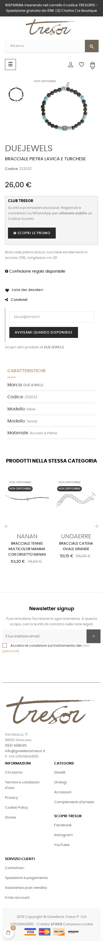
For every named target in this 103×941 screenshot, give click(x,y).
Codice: (11, 169)
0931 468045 (16, 745)
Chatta (67, 11)
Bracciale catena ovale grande (76, 546)
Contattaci (14, 868)
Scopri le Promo (33, 233)
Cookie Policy (16, 808)
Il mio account (17, 898)
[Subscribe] (94, 636)
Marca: (15, 385)
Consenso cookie (78, 924)
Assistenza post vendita (26, 888)
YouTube (61, 845)
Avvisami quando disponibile (44, 332)
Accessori (62, 792)
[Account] (70, 64)
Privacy (11, 798)
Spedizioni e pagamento (26, 878)
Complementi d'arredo (74, 802)
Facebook (63, 825)
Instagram (63, 835)
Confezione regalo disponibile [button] (36, 271)
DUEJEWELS (29, 148)
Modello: (16, 409)
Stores (10, 817)
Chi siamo (14, 772)
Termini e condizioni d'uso (22, 785)
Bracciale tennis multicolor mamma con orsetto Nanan (27, 549)
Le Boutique (87, 11)
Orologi (60, 782)
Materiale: (18, 433)
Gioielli (59, 772)
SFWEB (56, 924)
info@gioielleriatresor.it (25, 751)
